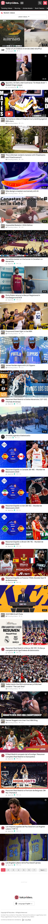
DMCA (32, 917)
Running (17, 8)
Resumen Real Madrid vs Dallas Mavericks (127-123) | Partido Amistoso (26, 400)
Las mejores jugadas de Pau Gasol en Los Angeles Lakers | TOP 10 (25, 828)
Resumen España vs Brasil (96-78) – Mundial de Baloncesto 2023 (24, 543)
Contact (3, 915)
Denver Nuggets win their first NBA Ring (22, 720)
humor (9, 438)
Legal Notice (39, 915)
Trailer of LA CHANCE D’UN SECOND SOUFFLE (24, 49)
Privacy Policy (17, 917)
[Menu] (21, 3)
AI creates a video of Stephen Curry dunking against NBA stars (26, 120)
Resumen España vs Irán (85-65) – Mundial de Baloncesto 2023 (24, 507)
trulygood (10, 51)
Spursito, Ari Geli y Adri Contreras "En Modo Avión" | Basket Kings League (26, 84)
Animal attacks (28, 8)
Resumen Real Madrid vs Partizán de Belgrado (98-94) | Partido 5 (26, 791)
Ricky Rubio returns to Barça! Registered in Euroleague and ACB (23, 296)
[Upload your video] (45, 3)
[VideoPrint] (26, 919)
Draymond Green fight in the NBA (19, 331)
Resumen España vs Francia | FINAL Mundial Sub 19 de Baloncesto (26, 579)
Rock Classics (39, 8)
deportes (10, 264)
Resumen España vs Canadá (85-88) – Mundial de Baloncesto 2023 (25, 470)
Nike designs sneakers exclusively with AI (22, 191)
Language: (24, 904)
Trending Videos (6, 8)
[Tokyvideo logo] (10, 3)
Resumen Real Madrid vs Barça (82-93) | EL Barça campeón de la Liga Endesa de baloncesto (25, 649)
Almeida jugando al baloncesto (18, 435)
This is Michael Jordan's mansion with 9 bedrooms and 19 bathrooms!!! (25, 156)
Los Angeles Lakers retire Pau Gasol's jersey (23, 863)
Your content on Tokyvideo (14, 915)
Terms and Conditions (28, 915)
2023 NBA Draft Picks (14, 614)
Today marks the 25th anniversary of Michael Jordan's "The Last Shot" (24, 685)
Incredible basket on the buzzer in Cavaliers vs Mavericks (24, 260)
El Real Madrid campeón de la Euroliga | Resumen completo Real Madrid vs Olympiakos (25, 755)
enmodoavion (11, 87)
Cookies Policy (25, 917)
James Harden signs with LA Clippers (20, 365)
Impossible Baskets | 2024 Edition (19, 225)
